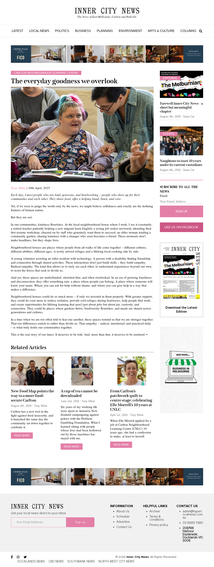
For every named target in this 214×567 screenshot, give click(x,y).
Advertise (123, 521)
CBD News (56, 561)
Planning (105, 31)
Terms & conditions (156, 518)
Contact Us (124, 527)
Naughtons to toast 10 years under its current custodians (181, 163)
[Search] (199, 31)
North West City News (116, 561)
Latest (17, 31)
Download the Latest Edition (181, 309)
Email (163, 196)
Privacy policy (158, 525)
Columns (188, 31)
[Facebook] (12, 557)
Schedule (123, 516)
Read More (21, 435)
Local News (39, 31)
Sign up (181, 211)
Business (83, 31)
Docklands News (31, 561)
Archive (154, 511)
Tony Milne (18, 188)
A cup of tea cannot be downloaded (79, 393)
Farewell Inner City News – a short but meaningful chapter (181, 107)
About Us (122, 511)
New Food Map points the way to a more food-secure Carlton (32, 396)
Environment (130, 31)
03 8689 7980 (193, 522)
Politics (62, 31)
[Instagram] (18, 557)
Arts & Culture (161, 31)
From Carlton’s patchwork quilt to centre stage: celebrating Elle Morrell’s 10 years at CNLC (131, 400)
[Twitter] (25, 557)
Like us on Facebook (181, 227)
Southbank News (81, 561)
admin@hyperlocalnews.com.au (193, 514)
